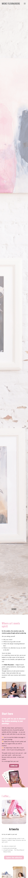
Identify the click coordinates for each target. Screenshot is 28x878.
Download (14, 766)
